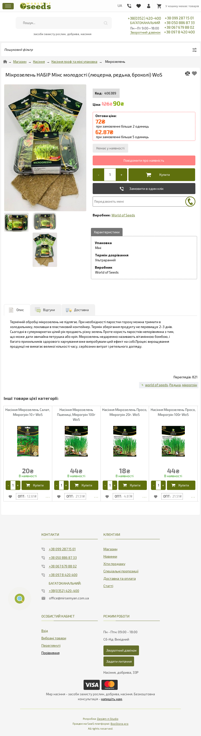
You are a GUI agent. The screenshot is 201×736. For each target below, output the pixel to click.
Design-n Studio (107, 718)
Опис (20, 310)
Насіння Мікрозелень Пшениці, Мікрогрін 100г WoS (76, 414)
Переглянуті (51, 645)
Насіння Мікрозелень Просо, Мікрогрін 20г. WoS (124, 412)
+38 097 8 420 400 (179, 32)
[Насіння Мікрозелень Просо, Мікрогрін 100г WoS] (193, 496)
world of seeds (156, 385)
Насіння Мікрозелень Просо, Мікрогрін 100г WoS (173, 412)
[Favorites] (138, 5)
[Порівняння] (50, 652)
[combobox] (64, 23)
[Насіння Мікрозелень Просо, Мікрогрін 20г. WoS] (144, 496)
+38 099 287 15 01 (179, 18)
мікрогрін (189, 385)
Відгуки (49, 310)
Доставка (81, 310)
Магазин (19, 62)
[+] (121, 175)
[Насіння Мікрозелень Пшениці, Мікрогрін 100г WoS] (96, 496)
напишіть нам (111, 699)
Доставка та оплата (119, 578)
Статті (108, 586)
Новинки (110, 556)
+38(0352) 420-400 (144, 20)
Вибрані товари (53, 638)
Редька (175, 385)
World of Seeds (123, 215)
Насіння (39, 62)
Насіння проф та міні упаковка (74, 62)
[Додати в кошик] (160, 174)
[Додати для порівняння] (189, 74)
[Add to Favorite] (194, 73)
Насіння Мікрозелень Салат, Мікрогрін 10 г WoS (27, 412)
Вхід (44, 631)
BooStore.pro (119, 723)
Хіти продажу (114, 564)
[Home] (5, 61)
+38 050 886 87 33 (179, 22)
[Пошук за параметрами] (19, 598)
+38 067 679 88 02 (179, 27)
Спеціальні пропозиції (120, 571)
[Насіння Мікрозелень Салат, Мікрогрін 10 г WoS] (48, 496)
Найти (106, 23)
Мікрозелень (115, 62)
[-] (98, 175)
